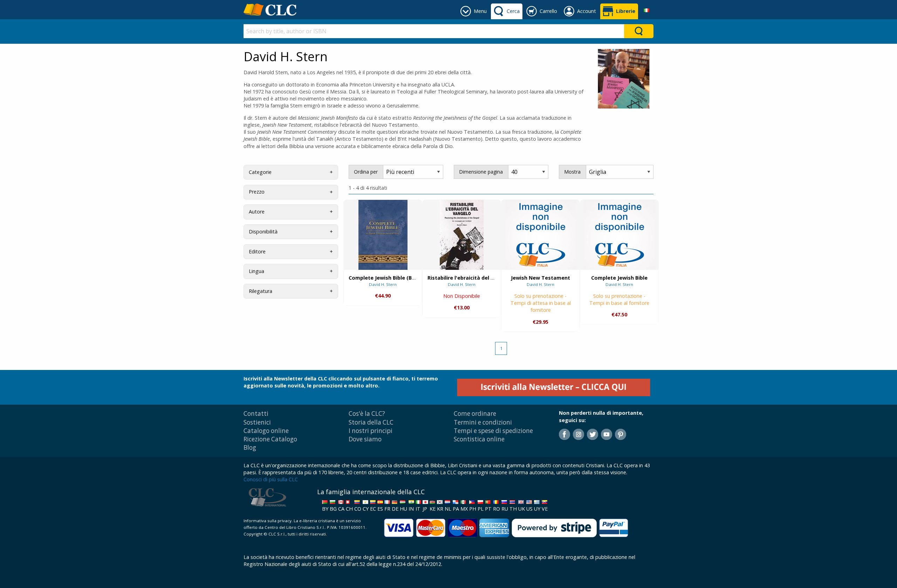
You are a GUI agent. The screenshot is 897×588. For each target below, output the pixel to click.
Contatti (256, 414)
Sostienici (257, 422)
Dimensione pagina (481, 171)
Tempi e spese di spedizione (493, 431)
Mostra (572, 171)
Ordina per (366, 171)
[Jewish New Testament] (541, 234)
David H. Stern (383, 284)
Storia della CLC (371, 422)
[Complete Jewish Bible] (619, 234)
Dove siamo (365, 439)
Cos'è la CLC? (367, 414)
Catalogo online (266, 431)
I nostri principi (370, 431)
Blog (250, 447)
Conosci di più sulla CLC (271, 479)
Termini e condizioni (483, 422)
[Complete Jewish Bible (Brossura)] (383, 235)
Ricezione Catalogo (270, 439)
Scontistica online (479, 439)
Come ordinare (475, 414)
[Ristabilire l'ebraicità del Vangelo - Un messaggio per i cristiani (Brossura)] (462, 235)
